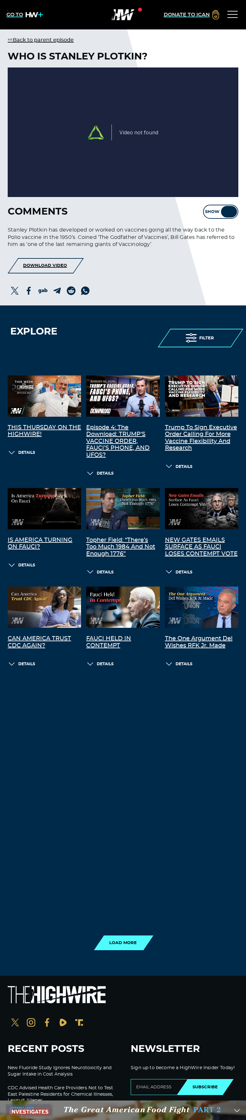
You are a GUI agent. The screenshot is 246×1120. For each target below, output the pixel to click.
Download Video (45, 265)
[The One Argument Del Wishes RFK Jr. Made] (201, 607)
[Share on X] (15, 291)
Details (26, 452)
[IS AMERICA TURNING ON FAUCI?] (44, 508)
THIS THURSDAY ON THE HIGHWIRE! (44, 431)
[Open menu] (233, 15)
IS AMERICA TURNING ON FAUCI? (40, 543)
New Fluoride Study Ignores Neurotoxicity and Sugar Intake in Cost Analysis (59, 1071)
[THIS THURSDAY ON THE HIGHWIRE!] (44, 396)
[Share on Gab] (43, 291)
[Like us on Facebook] (47, 1023)
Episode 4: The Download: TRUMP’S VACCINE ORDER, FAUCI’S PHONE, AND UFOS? (118, 441)
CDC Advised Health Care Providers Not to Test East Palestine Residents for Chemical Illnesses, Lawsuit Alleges (60, 1094)
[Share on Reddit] (71, 291)
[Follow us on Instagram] (31, 1023)
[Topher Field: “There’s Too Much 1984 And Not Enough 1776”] (123, 508)
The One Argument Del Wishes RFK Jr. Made (199, 642)
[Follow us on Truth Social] (79, 1023)
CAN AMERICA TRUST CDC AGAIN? (39, 642)
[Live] (123, 15)
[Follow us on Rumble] (63, 1023)
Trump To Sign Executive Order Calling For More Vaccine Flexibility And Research (201, 438)
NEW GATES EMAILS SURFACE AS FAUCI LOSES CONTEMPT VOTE (201, 547)
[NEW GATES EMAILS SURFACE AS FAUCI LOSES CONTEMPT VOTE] (201, 508)
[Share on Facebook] (29, 291)
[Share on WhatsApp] (85, 291)
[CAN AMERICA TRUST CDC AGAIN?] (44, 607)
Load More (123, 943)
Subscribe (205, 1087)
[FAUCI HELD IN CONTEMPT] (123, 607)
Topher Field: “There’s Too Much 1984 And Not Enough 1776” (120, 547)
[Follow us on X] (15, 1023)
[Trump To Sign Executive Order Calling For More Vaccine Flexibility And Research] (201, 396)
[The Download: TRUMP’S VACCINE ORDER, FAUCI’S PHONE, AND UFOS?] (123, 396)
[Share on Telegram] (57, 291)
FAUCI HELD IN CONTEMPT (108, 642)
